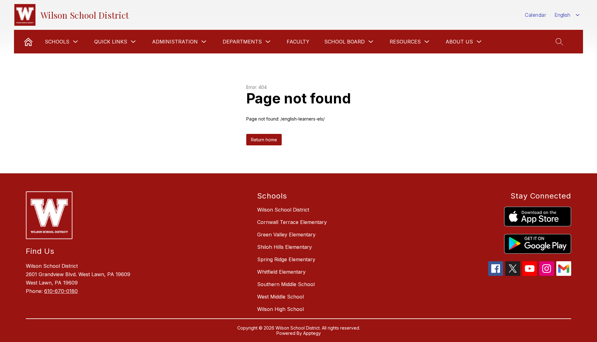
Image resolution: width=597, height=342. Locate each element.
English (562, 15)
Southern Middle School (286, 284)
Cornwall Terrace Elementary (292, 222)
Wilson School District (283, 210)
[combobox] (567, 15)
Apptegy (312, 333)
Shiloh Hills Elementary (284, 247)
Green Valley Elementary (286, 234)
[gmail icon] (563, 274)
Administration (175, 42)
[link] (28, 41)
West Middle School (280, 297)
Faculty (298, 42)
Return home (264, 139)
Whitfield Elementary (281, 272)
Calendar (535, 15)
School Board (344, 42)
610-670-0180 (61, 291)
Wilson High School (280, 309)
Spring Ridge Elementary (286, 259)
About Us (459, 42)
